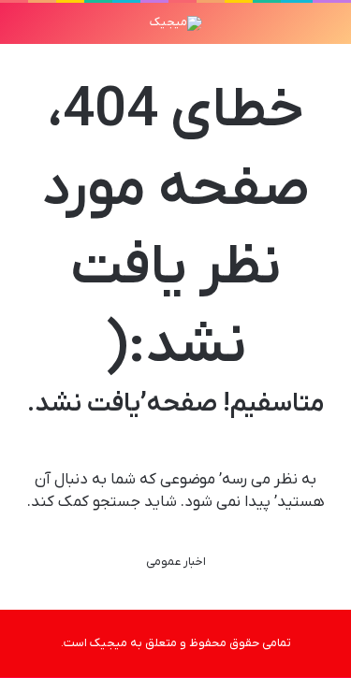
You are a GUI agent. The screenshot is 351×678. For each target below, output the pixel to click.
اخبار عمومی (176, 562)
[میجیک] (176, 23)
